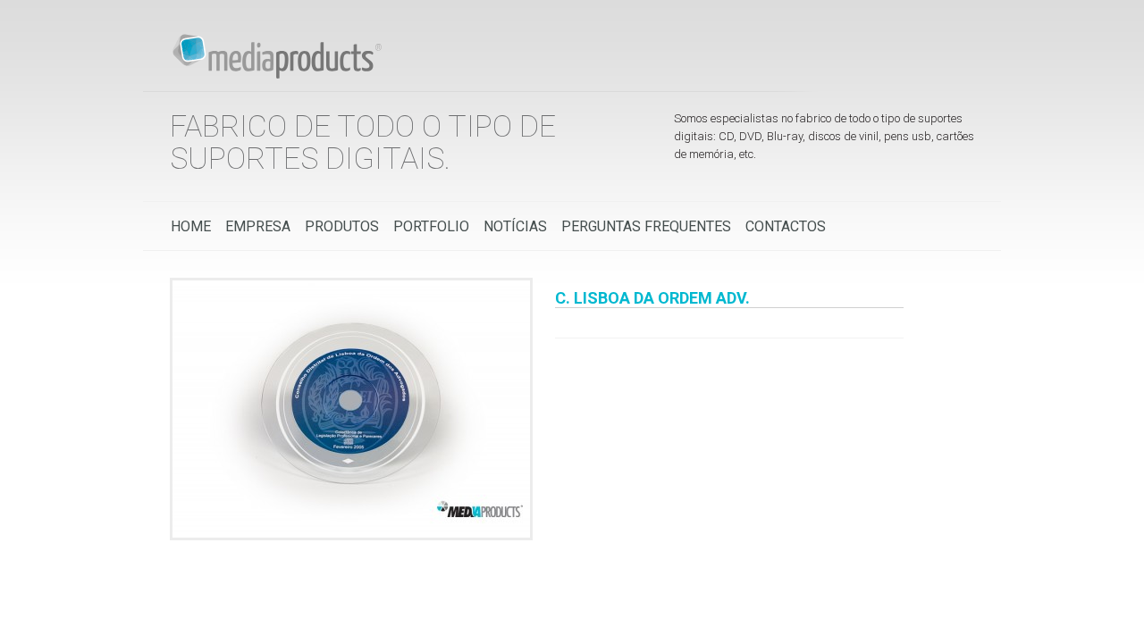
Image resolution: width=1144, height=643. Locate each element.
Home (191, 226)
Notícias (515, 226)
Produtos (342, 226)
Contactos (785, 226)
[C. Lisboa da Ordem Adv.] (351, 531)
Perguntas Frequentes (646, 226)
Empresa (257, 226)
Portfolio (431, 226)
